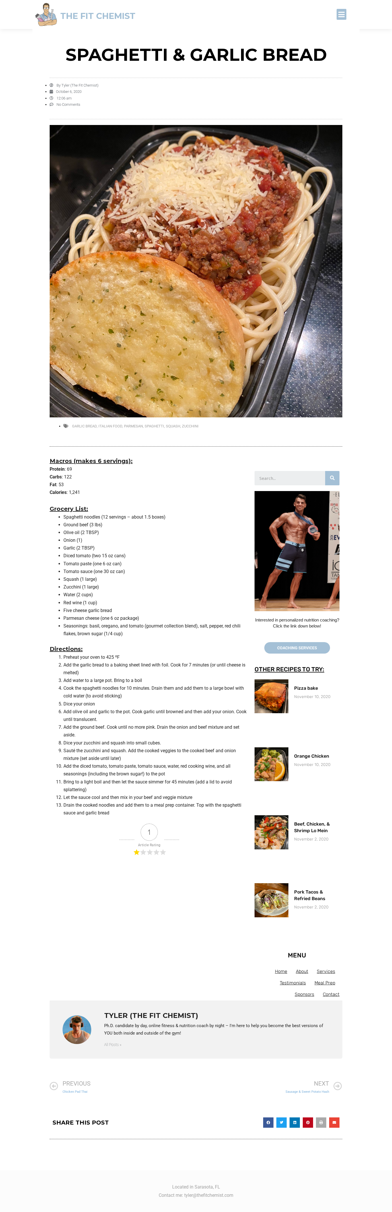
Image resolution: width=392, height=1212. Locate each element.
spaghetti (154, 426)
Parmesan (133, 426)
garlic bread (84, 426)
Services (326, 971)
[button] (342, 14)
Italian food (110, 426)
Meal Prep (325, 983)
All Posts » (112, 1045)
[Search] (332, 478)
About (302, 971)
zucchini (190, 426)
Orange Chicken (311, 756)
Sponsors (304, 994)
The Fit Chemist (97, 16)
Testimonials (293, 983)
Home (281, 971)
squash (173, 426)
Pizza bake (306, 688)
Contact (331, 994)
